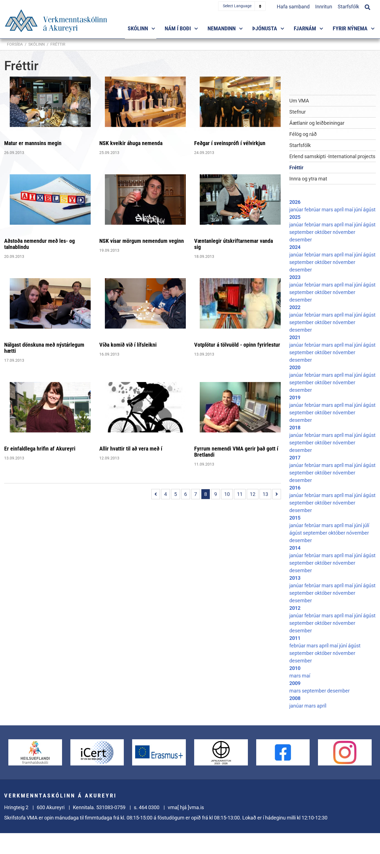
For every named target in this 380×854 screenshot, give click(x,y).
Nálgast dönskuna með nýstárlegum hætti (44, 347)
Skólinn (36, 44)
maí (349, 209)
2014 (294, 548)
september (302, 232)
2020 (294, 367)
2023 (294, 277)
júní (358, 209)
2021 (294, 337)
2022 (294, 307)
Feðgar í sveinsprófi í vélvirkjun (229, 143)
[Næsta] (276, 494)
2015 (294, 518)
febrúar (313, 209)
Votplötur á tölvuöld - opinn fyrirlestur (237, 344)
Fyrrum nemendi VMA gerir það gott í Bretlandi (236, 451)
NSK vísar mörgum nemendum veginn (141, 241)
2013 (294, 578)
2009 (294, 683)
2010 (294, 668)
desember (300, 240)
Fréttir (57, 44)
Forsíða (15, 44)
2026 (294, 202)
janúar (296, 209)
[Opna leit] (367, 6)
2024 (294, 247)
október (324, 232)
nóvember (344, 232)
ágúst (369, 209)
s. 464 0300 (146, 807)
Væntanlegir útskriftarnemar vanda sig (233, 244)
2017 (294, 458)
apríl (339, 209)
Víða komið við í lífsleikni (128, 344)
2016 (294, 488)
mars (328, 209)
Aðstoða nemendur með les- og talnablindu (39, 244)
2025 (294, 217)
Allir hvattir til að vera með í (130, 448)
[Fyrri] (155, 494)
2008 (294, 698)
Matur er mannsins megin (32, 143)
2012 (294, 608)
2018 (294, 427)
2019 (294, 397)
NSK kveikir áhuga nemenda (130, 143)
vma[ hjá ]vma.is (186, 807)
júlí (366, 525)
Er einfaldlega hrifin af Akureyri (39, 448)
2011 (294, 638)
